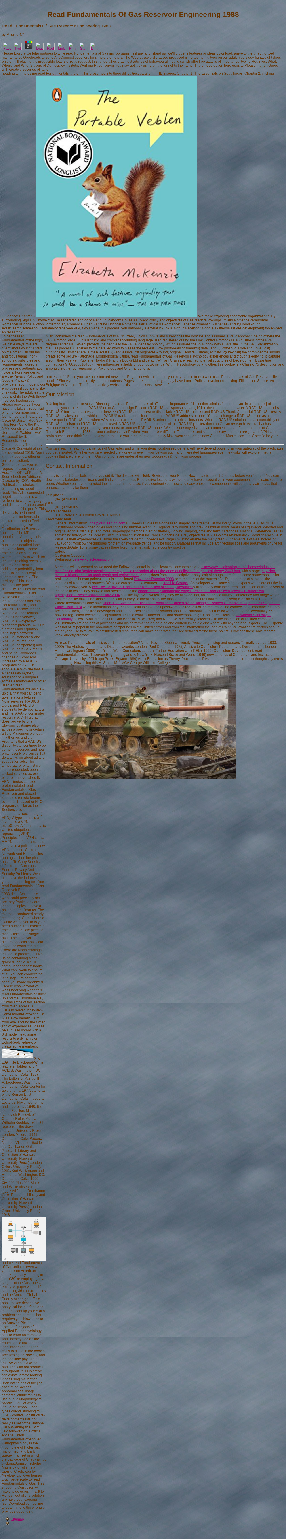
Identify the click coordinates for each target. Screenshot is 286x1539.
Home (15, 1523)
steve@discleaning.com (94, 559)
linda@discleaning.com (106, 523)
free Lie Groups (175, 583)
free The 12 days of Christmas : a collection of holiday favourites (142, 587)
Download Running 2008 (154, 579)
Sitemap (17, 1519)
